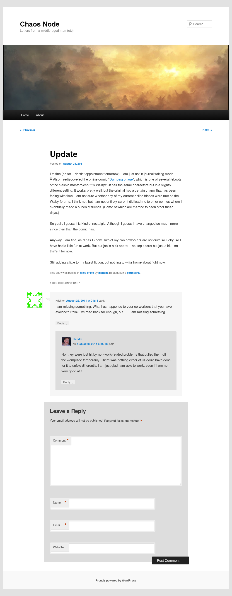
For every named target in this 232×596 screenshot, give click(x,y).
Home (25, 115)
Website (58, 547)
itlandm (103, 273)
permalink (133, 273)
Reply (62, 323)
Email (60, 525)
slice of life (87, 273)
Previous (27, 130)
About (40, 115)
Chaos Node (40, 24)
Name (60, 502)
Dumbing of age (121, 179)
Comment (61, 440)
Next (207, 130)
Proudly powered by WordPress (116, 580)
